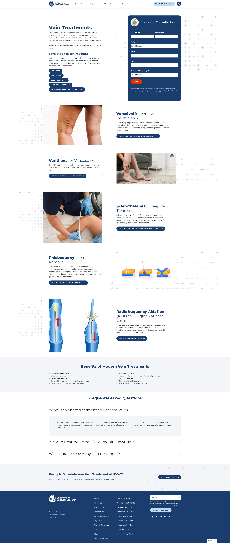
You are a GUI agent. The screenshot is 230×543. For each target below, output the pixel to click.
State (133, 42)
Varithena (56, 75)
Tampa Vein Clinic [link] (124, 516)
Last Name (160, 32)
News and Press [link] (101, 538)
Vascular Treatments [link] (125, 503)
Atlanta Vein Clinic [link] (124, 521)
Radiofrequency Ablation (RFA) (67, 89)
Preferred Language (140, 71)
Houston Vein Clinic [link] (125, 534)
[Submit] (179, 497)
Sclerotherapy (58, 80)
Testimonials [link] (114, 4)
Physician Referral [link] (102, 516)
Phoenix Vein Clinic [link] (125, 512)
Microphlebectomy (60, 85)
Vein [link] (76, 4)
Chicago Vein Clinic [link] (124, 525)
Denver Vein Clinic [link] (124, 507)
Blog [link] (96, 534)
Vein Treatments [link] (123, 498)
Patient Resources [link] (128, 4)
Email (133, 52)
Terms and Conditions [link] (55, 512)
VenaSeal (55, 71)
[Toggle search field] (148, 4)
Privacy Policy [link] (53, 517)
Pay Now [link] (98, 521)
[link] (59, 4)
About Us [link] (103, 4)
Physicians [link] (94, 4)
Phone (134, 61)
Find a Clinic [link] (99, 507)
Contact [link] (141, 4)
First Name (136, 32)
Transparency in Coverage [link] (57, 514)
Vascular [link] (84, 4)
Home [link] (96, 498)
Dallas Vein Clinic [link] (124, 530)
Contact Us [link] (99, 512)
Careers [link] (97, 530)
